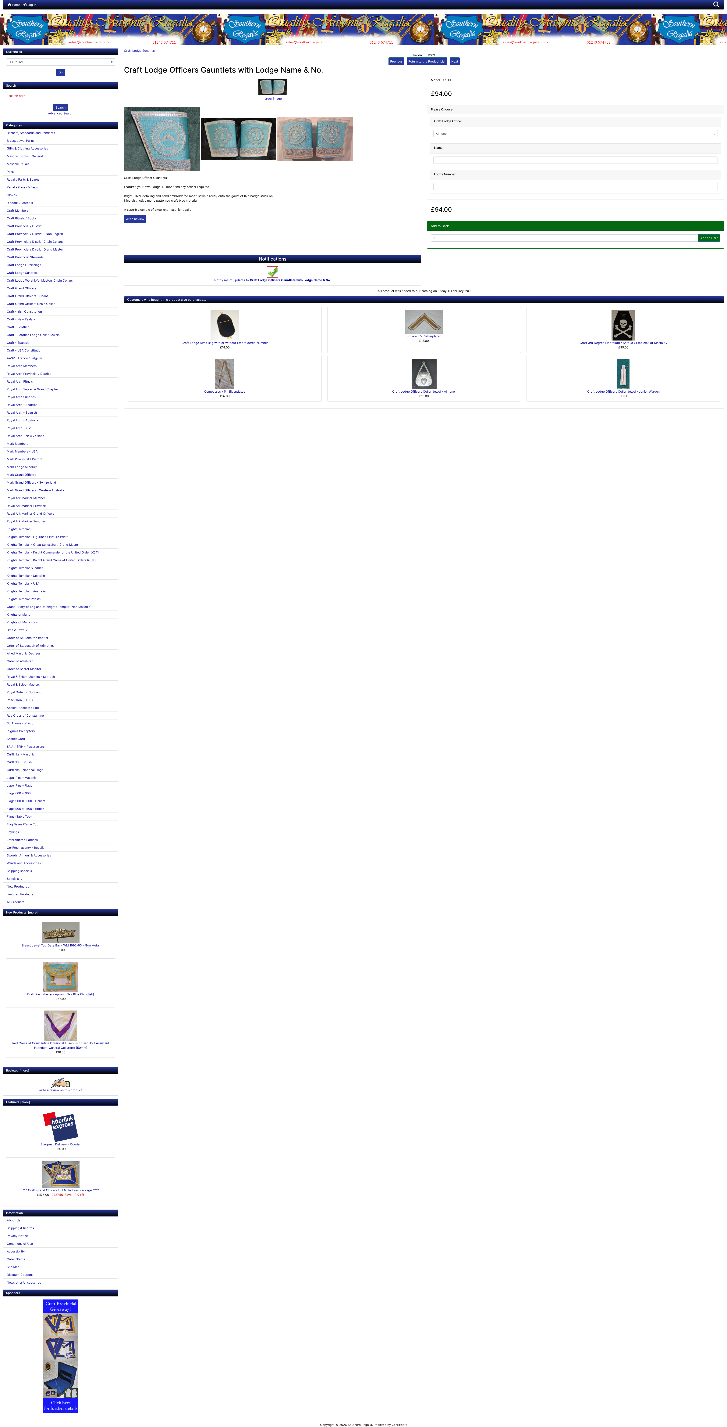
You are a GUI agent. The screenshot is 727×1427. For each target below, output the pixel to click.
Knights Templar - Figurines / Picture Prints (37, 537)
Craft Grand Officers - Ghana (27, 296)
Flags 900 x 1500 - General (26, 801)
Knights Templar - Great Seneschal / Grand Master (43, 544)
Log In (31, 5)
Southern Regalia (360, 1425)
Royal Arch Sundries (21, 397)
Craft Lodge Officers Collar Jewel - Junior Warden (623, 391)
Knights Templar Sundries (25, 568)
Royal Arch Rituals (20, 381)
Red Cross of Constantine (25, 715)
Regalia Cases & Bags (22, 187)
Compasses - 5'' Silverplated (224, 391)
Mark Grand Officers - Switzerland (31, 482)
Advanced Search (60, 113)
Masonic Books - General (25, 156)
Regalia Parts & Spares (23, 179)
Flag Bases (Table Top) (23, 824)
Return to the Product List (426, 61)
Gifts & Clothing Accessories (27, 148)
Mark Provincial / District (24, 459)
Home (15, 5)
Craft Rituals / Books (22, 218)
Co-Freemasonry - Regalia (25, 847)
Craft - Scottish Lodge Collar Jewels (33, 335)
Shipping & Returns (20, 1228)
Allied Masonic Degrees (24, 653)
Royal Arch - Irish (19, 428)
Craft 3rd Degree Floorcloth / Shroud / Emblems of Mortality (623, 343)
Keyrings (13, 832)
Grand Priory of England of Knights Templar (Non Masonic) (49, 607)
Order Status (16, 1259)
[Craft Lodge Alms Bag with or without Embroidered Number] (225, 325)
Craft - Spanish (18, 342)
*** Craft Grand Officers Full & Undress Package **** (61, 1190)
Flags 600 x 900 (19, 793)
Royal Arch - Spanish (22, 412)
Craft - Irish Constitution (24, 311)
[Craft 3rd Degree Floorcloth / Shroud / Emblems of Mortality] (623, 325)
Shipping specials (19, 871)
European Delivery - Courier (61, 1144)
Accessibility (16, 1251)
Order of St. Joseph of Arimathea (31, 645)
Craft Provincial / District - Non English (35, 234)
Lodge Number (445, 174)
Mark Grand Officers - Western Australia (35, 490)
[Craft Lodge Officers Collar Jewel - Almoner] (424, 374)
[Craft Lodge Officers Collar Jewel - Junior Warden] (623, 374)
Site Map (13, 1267)
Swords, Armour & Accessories (29, 855)
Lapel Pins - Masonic (22, 778)
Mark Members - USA (22, 451)
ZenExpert (399, 1425)
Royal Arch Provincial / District (29, 374)
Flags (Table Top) (19, 816)
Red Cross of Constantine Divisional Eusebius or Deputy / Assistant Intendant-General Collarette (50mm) (60, 1045)
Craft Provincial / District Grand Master (35, 249)
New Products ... (18, 886)
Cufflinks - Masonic (21, 754)
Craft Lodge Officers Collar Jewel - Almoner (424, 391)
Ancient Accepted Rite (23, 708)
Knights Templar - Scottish (26, 576)
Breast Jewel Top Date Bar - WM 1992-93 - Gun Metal (61, 945)
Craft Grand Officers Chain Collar (31, 304)
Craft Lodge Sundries (139, 50)
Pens (10, 172)
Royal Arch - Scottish (22, 405)
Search (61, 107)
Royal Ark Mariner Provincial (27, 506)
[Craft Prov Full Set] (60, 1356)
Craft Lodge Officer (448, 121)
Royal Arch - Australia (22, 420)
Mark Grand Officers (21, 475)
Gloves (12, 195)
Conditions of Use (20, 1243)
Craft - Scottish (18, 327)
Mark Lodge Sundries (22, 467)
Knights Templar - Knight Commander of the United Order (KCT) (53, 552)
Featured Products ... (21, 894)
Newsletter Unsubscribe (24, 1282)
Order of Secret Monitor (24, 669)
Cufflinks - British (19, 762)
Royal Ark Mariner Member (26, 498)
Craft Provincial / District (25, 226)
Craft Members (17, 210)
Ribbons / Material (20, 203)
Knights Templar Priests (24, 599)
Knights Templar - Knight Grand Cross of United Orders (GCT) (51, 560)
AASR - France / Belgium (24, 358)
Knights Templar (18, 529)
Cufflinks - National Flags (25, 770)
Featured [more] (18, 1102)
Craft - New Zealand (21, 319)
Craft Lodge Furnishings (24, 265)
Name (438, 148)
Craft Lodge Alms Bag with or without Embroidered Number (225, 343)
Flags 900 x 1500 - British (25, 809)
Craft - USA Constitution (24, 350)
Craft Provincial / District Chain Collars (35, 241)
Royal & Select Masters (23, 684)
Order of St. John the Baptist (27, 638)
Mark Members (17, 443)
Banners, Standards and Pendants (31, 133)
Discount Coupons (20, 1275)
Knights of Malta (18, 614)
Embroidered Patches (22, 840)
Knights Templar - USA (23, 583)
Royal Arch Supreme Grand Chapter (32, 389)
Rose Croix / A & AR (21, 700)
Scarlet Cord (16, 739)
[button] (716, 4)
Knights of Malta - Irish (23, 622)
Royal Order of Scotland (24, 692)
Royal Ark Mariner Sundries (26, 521)
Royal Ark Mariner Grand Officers (30, 513)
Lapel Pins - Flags (19, 785)
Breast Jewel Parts (20, 140)
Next (454, 61)
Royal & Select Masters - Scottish (31, 677)
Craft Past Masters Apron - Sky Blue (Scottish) (60, 994)
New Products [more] (22, 912)
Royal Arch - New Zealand (25, 436)
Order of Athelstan (20, 661)
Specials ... (14, 879)
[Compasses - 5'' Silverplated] (224, 374)
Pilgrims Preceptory (21, 731)
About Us (13, 1220)
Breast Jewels (17, 630)
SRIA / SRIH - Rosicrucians (25, 746)
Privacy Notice (17, 1236)
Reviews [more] (17, 1070)
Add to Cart (709, 238)
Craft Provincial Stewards (25, 257)
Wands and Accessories (24, 863)
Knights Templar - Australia (26, 591)
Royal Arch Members (22, 366)
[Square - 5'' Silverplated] (424, 322)
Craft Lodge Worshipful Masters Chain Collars (40, 280)
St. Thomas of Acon (21, 723)
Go (61, 72)
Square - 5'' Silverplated (424, 336)
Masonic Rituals (18, 164)
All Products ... (17, 902)
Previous (396, 61)
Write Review (135, 219)
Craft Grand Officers (21, 288)
